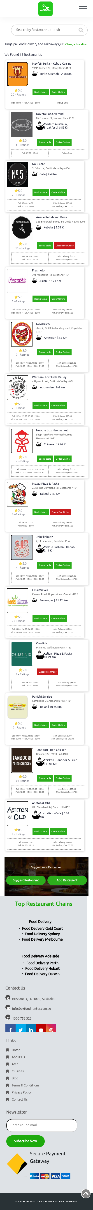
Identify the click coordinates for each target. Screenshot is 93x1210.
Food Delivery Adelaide (40, 956)
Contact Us (19, 1099)
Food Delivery (40, 921)
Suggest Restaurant (26, 880)
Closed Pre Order (65, 245)
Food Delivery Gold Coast (42, 928)
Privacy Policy (21, 1092)
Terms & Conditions (25, 1085)
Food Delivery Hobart (42, 968)
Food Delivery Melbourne (42, 939)
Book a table (40, 92)
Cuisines (17, 1071)
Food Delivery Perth (42, 963)
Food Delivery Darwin (42, 974)
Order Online (58, 92)
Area (14, 1064)
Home (15, 1050)
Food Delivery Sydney (42, 934)
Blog (14, 1078)
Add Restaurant (67, 880)
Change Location (76, 44)
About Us (18, 1057)
